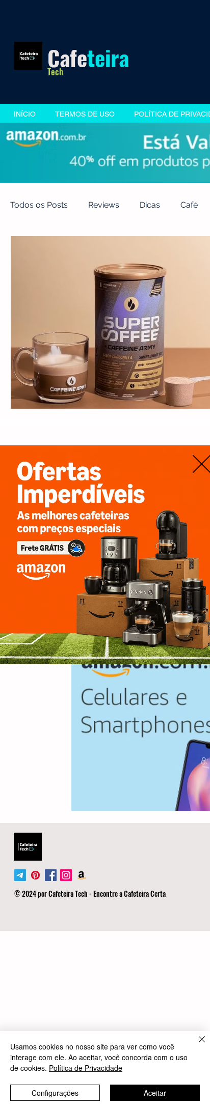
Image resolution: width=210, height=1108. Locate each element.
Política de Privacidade (85, 1068)
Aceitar (155, 1093)
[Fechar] (195, 1045)
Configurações (55, 1093)
